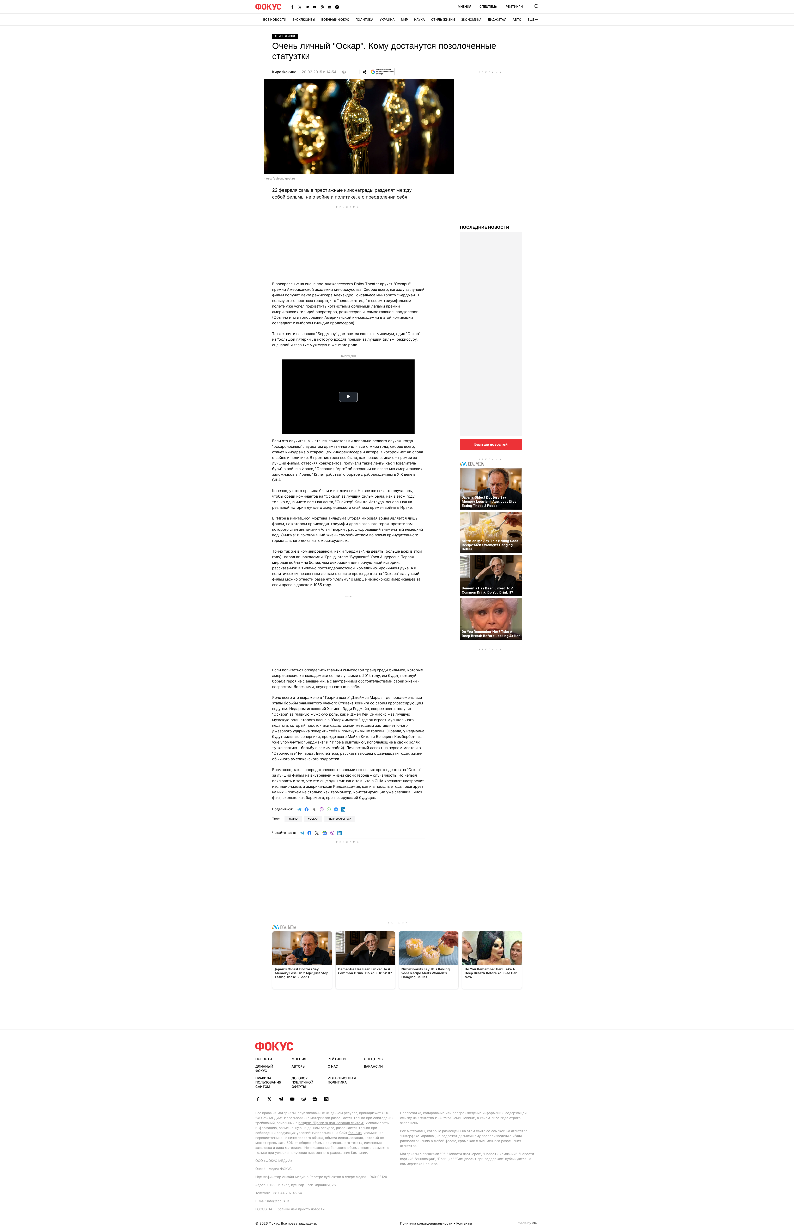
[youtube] (292, 1099)
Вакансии (373, 1066)
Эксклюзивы (303, 20)
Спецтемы (488, 6)
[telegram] (280, 1099)
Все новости (274, 20)
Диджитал (497, 20)
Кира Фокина (284, 72)
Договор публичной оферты (302, 1082)
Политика (364, 20)
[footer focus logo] (274, 1046)
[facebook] (258, 1099)
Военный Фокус (335, 20)
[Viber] (322, 6)
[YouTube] (314, 6)
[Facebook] (292, 6)
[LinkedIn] (337, 6)
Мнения (464, 6)
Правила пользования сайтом (268, 1082)
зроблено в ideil (528, 1223)
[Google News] (329, 6)
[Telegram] (307, 6)
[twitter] (269, 1099)
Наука (419, 20)
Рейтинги (514, 6)
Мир (404, 20)
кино (294, 818)
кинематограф (340, 818)
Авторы (298, 1066)
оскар (314, 818)
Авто (517, 20)
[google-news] (314, 1099)
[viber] (303, 1099)
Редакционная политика (342, 1080)
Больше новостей (491, 444)
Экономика (471, 20)
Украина (387, 20)
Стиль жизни (443, 20)
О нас (333, 1066)
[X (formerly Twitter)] (300, 6)
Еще (531, 20)
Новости (263, 1059)
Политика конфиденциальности (426, 1223)
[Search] (536, 6)
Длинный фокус (264, 1068)
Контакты (464, 1223)
